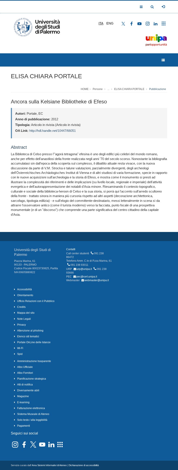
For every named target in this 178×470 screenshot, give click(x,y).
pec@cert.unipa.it (86, 276)
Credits (21, 306)
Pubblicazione (157, 89)
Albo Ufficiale (25, 367)
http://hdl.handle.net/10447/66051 (52, 130)
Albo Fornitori (25, 372)
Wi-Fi (20, 348)
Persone (98, 89)
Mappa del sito (26, 312)
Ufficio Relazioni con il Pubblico (35, 301)
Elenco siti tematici (28, 336)
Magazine (23, 396)
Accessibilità (24, 289)
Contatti (70, 249)
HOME (85, 89)
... (108, 89)
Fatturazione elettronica (31, 408)
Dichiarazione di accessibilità (84, 465)
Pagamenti (23, 425)
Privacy (21, 324)
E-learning (23, 402)
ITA (101, 23)
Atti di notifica (25, 384)
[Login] (163, 6)
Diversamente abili (28, 390)
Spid (20, 354)
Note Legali (24, 318)
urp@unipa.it (84, 269)
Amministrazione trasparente (34, 361)
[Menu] (163, 60)
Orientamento (25, 295)
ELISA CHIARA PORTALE (46, 76)
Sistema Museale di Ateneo (33, 414)
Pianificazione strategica (31, 378)
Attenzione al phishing (30, 330)
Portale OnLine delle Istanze (34, 342)
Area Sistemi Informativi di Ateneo (49, 465)
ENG (110, 23)
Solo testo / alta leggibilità (32, 419)
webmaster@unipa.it (96, 280)
